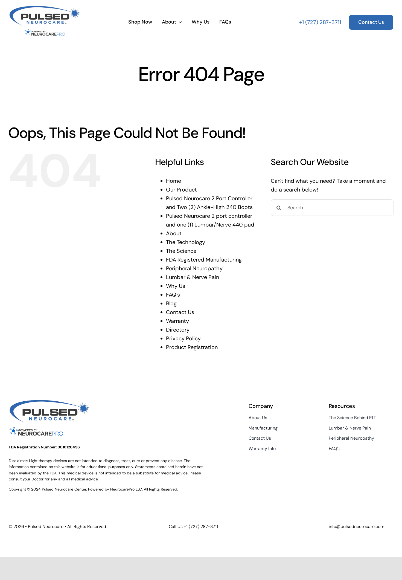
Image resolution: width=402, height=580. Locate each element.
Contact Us (180, 312)
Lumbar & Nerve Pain (192, 277)
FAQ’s (173, 294)
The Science (181, 250)
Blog (171, 303)
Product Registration (192, 347)
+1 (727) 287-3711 (320, 22)
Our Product (181, 189)
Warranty (177, 320)
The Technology (185, 242)
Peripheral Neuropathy (194, 268)
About (174, 233)
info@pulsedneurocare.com (356, 526)
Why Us (175, 285)
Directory (178, 329)
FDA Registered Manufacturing (204, 259)
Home (173, 180)
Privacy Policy (183, 338)
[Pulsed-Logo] (45, 7)
